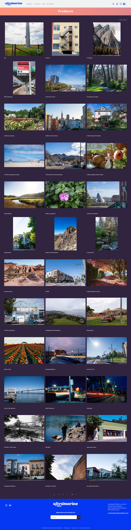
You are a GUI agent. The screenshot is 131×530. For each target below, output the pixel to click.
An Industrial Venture (93, 486)
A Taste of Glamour (9, 330)
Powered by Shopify (57, 527)
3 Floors (47, 58)
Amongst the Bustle (9, 486)
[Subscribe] (78, 517)
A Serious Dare (8, 291)
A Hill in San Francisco (51, 135)
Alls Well (47, 447)
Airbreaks (89, 408)
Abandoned (90, 330)
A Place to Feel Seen (92, 213)
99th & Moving (8, 97)
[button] (113, 4)
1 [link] (54, 494)
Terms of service (75, 527)
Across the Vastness (9, 408)
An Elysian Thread (50, 486)
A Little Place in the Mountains (54, 174)
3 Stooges (89, 58)
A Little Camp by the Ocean (11, 174)
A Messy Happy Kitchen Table (95, 174)
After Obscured (49, 408)
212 (5, 58)
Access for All (90, 369)
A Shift (47, 291)
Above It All (7, 369)
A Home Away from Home (94, 135)
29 (72, 494)
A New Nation (8, 213)
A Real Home (7, 252)
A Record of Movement (51, 252)
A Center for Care (50, 97)
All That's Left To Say (10, 447)
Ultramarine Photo (49, 527)
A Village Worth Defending (52, 330)
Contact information (85, 527)
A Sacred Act (90, 252)
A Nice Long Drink (50, 213)
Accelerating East (50, 369)
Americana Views (91, 447)
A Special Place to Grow (93, 291)
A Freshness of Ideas (92, 97)
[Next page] (77, 494)
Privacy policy (67, 527)
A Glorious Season (9, 135)
